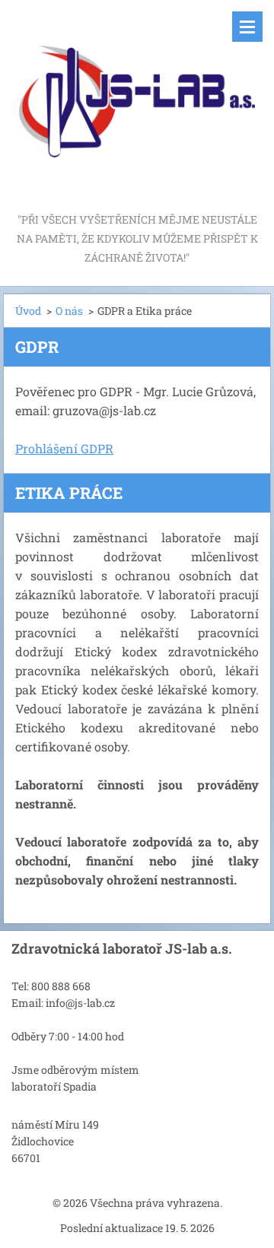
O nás (69, 310)
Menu (247, 26)
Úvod (28, 310)
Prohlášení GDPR (64, 448)
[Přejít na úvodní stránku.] (137, 105)
